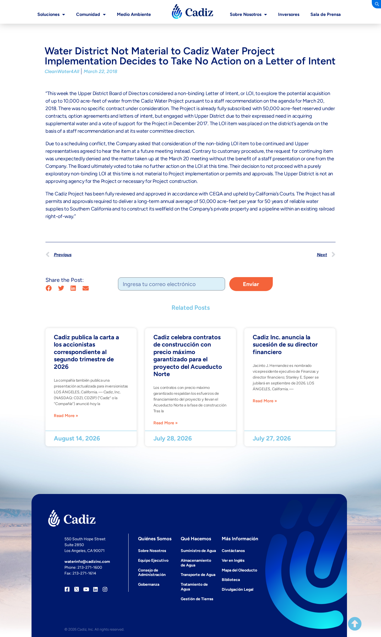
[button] (48, 288)
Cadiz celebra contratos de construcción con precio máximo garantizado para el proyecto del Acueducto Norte (187, 355)
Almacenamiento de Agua (196, 563)
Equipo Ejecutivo (153, 560)
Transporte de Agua (198, 574)
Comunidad (88, 14)
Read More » (66, 416)
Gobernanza (148, 584)
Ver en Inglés (233, 560)
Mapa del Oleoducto (239, 570)
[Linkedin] (95, 589)
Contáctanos (233, 550)
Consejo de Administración (152, 572)
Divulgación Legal (237, 589)
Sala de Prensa (325, 14)
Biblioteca (231, 579)
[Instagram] (105, 589)
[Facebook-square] (67, 589)
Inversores (288, 14)
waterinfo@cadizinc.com (87, 561)
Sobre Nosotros (245, 14)
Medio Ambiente (134, 14)
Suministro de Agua (198, 550)
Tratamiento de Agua (194, 587)
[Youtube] (86, 589)
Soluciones (48, 14)
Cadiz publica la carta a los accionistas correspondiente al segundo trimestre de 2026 (86, 351)
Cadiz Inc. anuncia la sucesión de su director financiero (285, 344)
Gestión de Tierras (197, 599)
